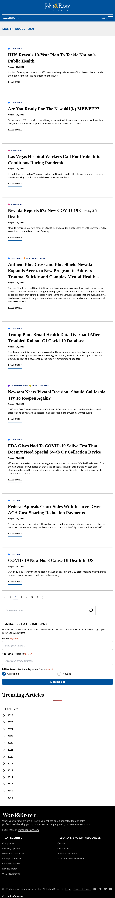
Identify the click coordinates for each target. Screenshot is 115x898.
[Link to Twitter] (105, 889)
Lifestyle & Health (11, 858)
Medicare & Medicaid (35, 258)
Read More (15, 82)
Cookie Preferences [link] (12, 896)
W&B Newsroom (11, 873)
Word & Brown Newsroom (71, 858)
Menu (104, 18)
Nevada (67, 673)
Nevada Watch (17, 150)
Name (10, 638)
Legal (68, 889)
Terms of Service (82, 889)
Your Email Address (17, 653)
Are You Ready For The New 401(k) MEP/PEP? (53, 108)
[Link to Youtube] (110, 889)
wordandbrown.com (28, 829)
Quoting (62, 843)
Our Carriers (64, 848)
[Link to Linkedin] (100, 889)
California (13, 673)
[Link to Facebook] (94, 889)
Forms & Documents (68, 853)
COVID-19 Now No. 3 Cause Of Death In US (51, 560)
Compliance (16, 48)
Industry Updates (40, 386)
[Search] (91, 610)
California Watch (19, 386)
